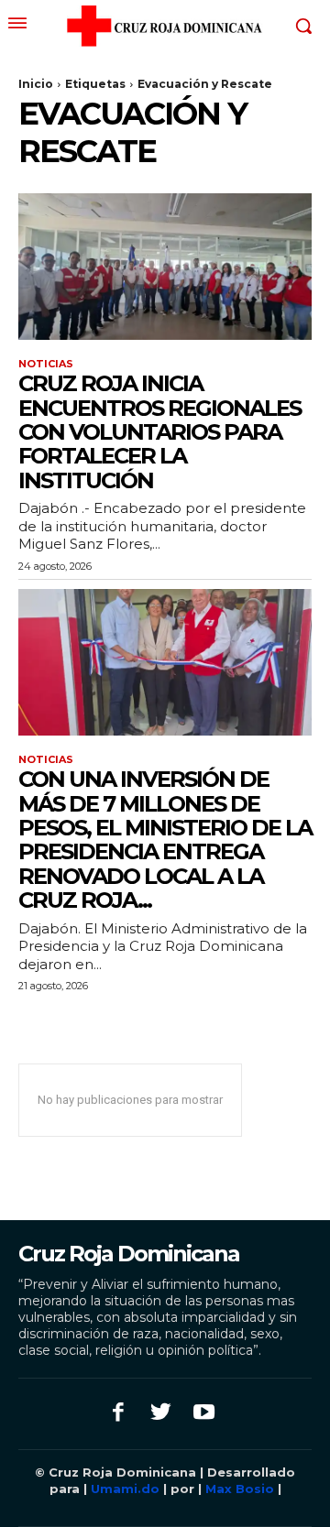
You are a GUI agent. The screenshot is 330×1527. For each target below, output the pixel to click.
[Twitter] (162, 1414)
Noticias (45, 364)
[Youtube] (204, 1414)
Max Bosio (239, 1488)
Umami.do (125, 1488)
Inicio (35, 84)
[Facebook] (119, 1414)
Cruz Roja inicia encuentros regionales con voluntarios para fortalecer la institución (159, 432)
